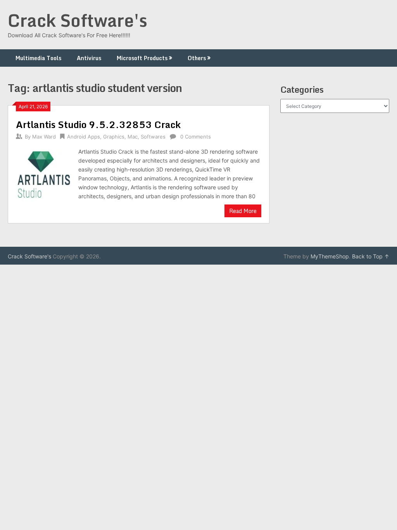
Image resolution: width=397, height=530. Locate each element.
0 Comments (195, 136)
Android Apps (83, 136)
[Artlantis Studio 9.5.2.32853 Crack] (43, 175)
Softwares (153, 136)
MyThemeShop (330, 256)
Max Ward (44, 136)
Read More (243, 210)
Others (197, 58)
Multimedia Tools (38, 58)
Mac (133, 136)
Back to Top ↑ (370, 256)
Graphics (113, 136)
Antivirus (89, 58)
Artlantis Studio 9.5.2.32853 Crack (98, 124)
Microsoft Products (142, 58)
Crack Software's (77, 20)
